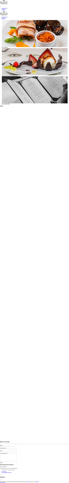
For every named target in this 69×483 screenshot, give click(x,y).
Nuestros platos (4, 8)
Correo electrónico (3, 448)
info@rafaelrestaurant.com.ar (7, 472)
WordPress (37, 481)
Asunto (1, 450)
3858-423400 (4, 471)
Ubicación (3, 9)
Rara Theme (28, 481)
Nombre (1, 445)
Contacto (3, 18)
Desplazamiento (2, 482)
